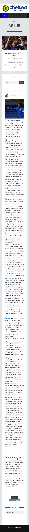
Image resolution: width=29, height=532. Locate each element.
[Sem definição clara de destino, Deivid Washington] (14, 128)
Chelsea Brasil (11, 58)
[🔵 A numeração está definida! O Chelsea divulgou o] (14, 148)
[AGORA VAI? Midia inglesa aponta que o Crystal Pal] (14, 108)
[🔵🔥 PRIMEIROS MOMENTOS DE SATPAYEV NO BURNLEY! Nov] (14, 346)
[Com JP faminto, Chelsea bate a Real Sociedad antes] (14, 485)
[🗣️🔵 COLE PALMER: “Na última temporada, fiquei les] (14, 386)
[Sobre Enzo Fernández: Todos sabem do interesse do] (14, 227)
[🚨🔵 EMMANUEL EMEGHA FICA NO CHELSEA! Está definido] (14, 188)
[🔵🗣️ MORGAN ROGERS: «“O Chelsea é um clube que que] (14, 287)
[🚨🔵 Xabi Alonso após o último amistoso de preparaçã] (14, 465)
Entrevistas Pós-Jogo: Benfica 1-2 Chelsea (14, 54)
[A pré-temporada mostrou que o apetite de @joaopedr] (14, 445)
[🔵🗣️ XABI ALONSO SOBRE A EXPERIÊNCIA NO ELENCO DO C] (14, 247)
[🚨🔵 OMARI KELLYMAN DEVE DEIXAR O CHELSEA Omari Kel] (14, 208)
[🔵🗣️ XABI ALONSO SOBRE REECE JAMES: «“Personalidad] (14, 327)
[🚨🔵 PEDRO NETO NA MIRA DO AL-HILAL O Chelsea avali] (14, 366)
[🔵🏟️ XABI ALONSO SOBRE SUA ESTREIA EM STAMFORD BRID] (14, 406)
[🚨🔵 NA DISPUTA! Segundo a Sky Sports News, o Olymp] (14, 307)
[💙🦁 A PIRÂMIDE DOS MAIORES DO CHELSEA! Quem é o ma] (14, 426)
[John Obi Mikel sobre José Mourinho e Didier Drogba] (14, 267)
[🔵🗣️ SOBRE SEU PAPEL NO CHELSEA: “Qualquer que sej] (14, 168)
